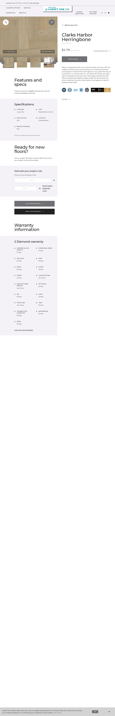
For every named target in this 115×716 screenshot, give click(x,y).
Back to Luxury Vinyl (71, 25)
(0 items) (108, 12)
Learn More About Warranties (23, 330)
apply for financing (33, 211)
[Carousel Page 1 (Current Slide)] (8, 62)
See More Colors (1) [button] (48, 51)
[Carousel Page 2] (22, 62)
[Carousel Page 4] (49, 62)
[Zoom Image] (6, 22)
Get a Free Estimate (93, 12)
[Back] (3, 62)
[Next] (54, 62)
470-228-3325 (34, 3)
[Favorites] (105, 13)
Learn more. (57, 713)
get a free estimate (33, 203)
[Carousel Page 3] (35, 62)
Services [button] (27, 8)
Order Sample (73, 59)
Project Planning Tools (100, 51)
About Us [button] (22, 13)
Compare (65, 99)
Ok (95, 711)
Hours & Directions (79, 12)
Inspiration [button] (10, 13)
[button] (102, 13)
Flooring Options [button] (13, 8)
